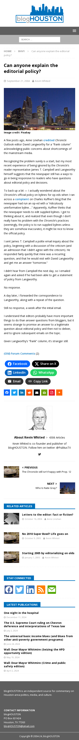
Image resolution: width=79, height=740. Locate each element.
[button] (73, 31)
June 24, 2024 (13, 643)
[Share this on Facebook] (7, 392)
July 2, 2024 (12, 630)
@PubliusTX (63, 447)
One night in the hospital (21, 613)
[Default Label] (41, 589)
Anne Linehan (54, 519)
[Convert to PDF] (52, 392)
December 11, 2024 (16, 617)
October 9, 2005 (33, 538)
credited (48, 140)
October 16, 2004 (33, 519)
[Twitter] (19, 589)
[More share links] (59, 392)
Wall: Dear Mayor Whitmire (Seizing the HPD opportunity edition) (34, 651)
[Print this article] (44, 392)
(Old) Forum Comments (19, 353)
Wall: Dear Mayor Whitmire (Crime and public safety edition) (35, 664)
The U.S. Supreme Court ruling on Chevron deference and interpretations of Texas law (34, 624)
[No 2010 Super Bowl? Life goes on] (11, 538)
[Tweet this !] (14, 392)
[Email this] (37, 392)
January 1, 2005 (32, 557)
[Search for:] (39, 39)
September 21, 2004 (18, 81)
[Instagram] (30, 589)
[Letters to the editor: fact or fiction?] (11, 518)
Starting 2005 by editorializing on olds (48, 553)
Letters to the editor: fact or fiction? (47, 514)
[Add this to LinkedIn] (22, 392)
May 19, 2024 (13, 657)
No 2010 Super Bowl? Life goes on (45, 534)
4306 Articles (57, 437)
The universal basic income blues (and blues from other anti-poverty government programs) (38, 637)
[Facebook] (9, 589)
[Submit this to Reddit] (29, 392)
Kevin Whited (42, 81)
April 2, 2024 (13, 670)
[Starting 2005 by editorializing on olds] (11, 557)
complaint (22, 199)
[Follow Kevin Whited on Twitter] (39, 454)
